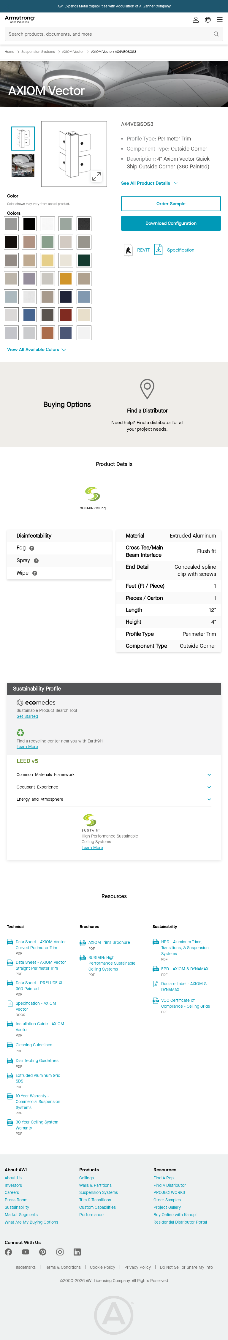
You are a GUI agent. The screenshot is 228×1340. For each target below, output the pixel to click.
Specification (180, 250)
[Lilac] (29, 278)
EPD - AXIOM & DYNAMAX (184, 969)
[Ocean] (65, 296)
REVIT (143, 250)
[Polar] (11, 314)
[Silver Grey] (11, 332)
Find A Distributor (169, 1185)
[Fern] (47, 242)
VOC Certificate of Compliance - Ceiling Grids (185, 1003)
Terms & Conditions (63, 1267)
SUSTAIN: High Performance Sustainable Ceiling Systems (111, 963)
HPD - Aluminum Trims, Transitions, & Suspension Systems (185, 947)
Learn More (27, 747)
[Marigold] (65, 278)
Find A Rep (163, 1178)
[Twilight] (65, 332)
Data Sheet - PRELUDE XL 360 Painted (39, 986)
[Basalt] (11, 224)
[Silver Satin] (29, 332)
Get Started (27, 716)
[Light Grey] (11, 278)
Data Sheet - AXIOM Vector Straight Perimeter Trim (41, 965)
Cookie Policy (102, 1267)
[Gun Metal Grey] (11, 260)
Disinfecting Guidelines (37, 1061)
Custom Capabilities (97, 1207)
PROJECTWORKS (169, 1192)
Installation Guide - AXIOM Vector (40, 1027)
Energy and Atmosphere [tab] (40, 799)
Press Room (16, 1200)
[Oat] (47, 296)
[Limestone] (47, 278)
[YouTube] (25, 1252)
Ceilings (86, 1178)
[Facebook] (9, 1252)
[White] (84, 332)
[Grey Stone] (84, 242)
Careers (12, 1192)
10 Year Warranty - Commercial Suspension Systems (38, 1101)
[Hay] (29, 260)
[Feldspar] (29, 242)
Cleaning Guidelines (34, 1045)
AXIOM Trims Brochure (109, 942)
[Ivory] (65, 260)
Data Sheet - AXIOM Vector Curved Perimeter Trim (41, 945)
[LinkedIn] (77, 1252)
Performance (91, 1215)
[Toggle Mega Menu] (219, 19)
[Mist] (11, 296)
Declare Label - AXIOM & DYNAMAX (184, 987)
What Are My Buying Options (31, 1222)
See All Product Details (146, 183)
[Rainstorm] (29, 314)
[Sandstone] (84, 314)
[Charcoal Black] (84, 224)
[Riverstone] (47, 314)
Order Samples (167, 1200)
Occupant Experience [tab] (37, 787)
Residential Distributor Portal (180, 1222)
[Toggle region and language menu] (207, 19)
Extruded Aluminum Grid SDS (38, 1078)
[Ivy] (84, 260)
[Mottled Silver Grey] (29, 296)
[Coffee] (11, 242)
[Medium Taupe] (84, 278)
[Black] (29, 224)
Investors (13, 1185)
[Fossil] (65, 242)
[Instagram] (60, 1252)
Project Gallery (167, 1207)
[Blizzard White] (47, 224)
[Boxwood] (65, 224)
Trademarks (25, 1267)
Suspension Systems (98, 1192)
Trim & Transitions (95, 1200)
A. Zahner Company (155, 6)
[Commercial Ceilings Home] (20, 19)
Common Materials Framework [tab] (46, 774)
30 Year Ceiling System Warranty (37, 1125)
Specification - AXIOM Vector (36, 1006)
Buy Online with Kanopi (175, 1215)
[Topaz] (47, 332)
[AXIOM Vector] (23, 165)
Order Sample (171, 203)
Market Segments (21, 1215)
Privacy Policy (137, 1267)
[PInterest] (43, 1252)
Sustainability (17, 1207)
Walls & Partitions (95, 1185)
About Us (13, 1178)
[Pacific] (84, 296)
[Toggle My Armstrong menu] (196, 19)
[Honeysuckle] (47, 260)
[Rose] (65, 314)
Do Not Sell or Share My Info (186, 1267)
